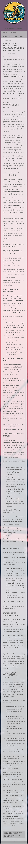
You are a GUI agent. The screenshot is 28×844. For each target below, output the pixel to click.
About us (13, 33)
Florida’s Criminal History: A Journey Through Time (12, 835)
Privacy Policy (18, 36)
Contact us (6, 36)
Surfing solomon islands (13, 28)
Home (5, 33)
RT (25, 843)
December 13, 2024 (7, 53)
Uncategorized (7, 41)
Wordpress (18, 841)
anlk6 (13, 53)
